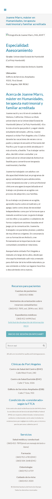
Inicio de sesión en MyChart (26, 334)
